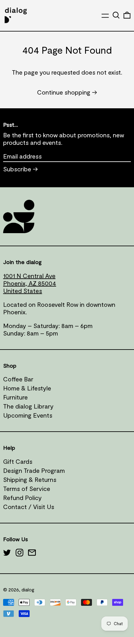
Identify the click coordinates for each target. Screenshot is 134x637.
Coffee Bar (18, 379)
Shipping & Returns (29, 479)
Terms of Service (26, 488)
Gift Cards (17, 461)
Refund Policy (22, 497)
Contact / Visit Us (28, 506)
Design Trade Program (34, 470)
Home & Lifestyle (27, 388)
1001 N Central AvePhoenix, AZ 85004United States (29, 283)
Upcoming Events (27, 415)
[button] (116, 15)
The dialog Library (28, 406)
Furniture (15, 397)
